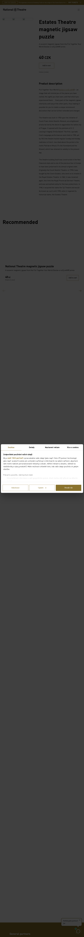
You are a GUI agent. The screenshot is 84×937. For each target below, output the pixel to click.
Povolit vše (69, 488)
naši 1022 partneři (15, 458)
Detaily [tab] (32, 447)
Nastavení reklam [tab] (52, 447)
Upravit (40, 488)
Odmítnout (15, 488)
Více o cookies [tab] (73, 447)
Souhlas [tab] (11, 447)
